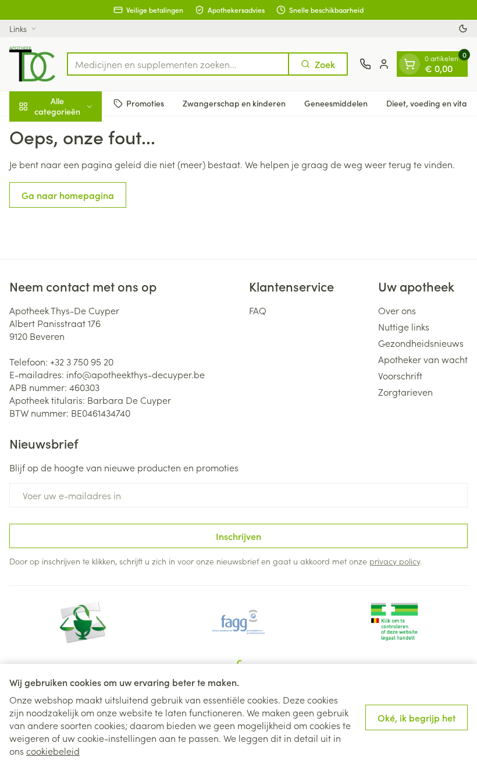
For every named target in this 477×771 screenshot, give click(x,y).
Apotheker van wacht (423, 359)
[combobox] (178, 64)
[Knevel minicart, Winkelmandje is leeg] (409, 64)
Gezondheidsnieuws (421, 342)
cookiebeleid (53, 750)
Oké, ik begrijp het (416, 717)
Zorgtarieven (405, 391)
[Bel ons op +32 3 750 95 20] (365, 64)
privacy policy (394, 561)
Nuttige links (403, 326)
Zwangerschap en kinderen (234, 103)
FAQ (257, 310)
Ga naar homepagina (68, 195)
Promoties (145, 103)
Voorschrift (400, 375)
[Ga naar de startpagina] (32, 64)
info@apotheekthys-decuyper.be (135, 374)
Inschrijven (238, 536)
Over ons (397, 310)
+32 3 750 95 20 (81, 361)
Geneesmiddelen (336, 103)
